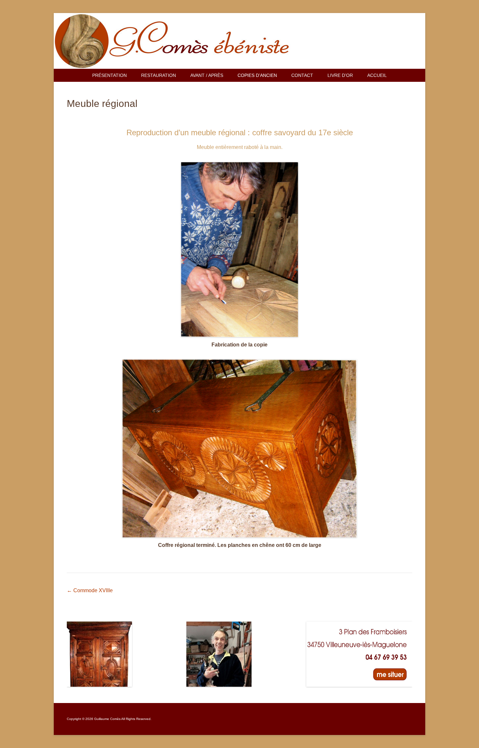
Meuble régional (102, 103)
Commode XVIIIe (90, 590)
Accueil (377, 75)
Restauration (158, 75)
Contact (302, 75)
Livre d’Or (340, 75)
